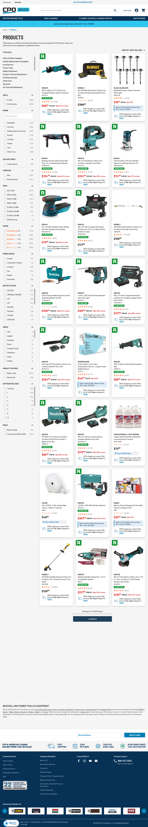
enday (116, 503)
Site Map (24, 824)
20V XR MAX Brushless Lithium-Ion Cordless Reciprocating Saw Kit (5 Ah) (92, 92)
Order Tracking (8, 761)
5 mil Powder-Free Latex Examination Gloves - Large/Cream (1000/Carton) (92, 366)
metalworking (105, 709)
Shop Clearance (51, 18)
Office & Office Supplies (12, 58)
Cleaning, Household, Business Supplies (95, 18)
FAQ (4, 776)
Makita (45, 88)
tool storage (80, 709)
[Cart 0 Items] (143, 10)
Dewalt (81, 88)
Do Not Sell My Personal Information (55, 822)
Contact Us (44, 768)
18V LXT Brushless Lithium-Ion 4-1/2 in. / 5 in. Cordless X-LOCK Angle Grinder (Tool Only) (128, 579)
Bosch (45, 158)
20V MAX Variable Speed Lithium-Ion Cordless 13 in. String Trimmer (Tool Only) (56, 579)
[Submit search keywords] (115, 10)
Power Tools (8, 68)
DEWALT (140, 709)
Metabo (31, 712)
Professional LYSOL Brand (126, 434)
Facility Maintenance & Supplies (16, 61)
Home (5, 30)
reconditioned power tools (46, 709)
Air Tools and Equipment (13, 87)
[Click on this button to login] (136, 10)
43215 (49, 114)
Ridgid (37, 712)
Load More (92, 619)
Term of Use (24, 822)
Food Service (8, 64)
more (46, 712)
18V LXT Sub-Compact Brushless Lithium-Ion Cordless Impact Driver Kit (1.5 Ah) (128, 297)
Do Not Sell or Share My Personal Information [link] (51, 785)
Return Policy (7, 765)
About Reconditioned (47, 764)
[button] (18, 95)
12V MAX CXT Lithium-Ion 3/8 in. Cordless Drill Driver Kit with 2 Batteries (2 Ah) (54, 439)
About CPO (43, 760)
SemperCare (83, 362)
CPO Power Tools (7, 2)
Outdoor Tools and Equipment (15, 74)
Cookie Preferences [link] (47, 790)
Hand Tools (7, 81)
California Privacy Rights (48, 794)
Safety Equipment (10, 71)
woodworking (90, 709)
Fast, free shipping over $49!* (83, 2)
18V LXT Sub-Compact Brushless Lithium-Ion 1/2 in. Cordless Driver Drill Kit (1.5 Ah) (91, 229)
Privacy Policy (36, 822)
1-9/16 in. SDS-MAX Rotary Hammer (92, 505)
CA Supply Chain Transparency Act (52, 776)
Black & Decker (121, 88)
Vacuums (6, 84)
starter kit (85, 712)
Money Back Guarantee (11, 773)
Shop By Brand (139, 18)
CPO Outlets (18, 2)
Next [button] (115, 24)
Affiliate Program (46, 772)
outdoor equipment (66, 709)
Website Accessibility (47, 780)
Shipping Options (9, 769)
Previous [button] (32, 24)
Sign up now (134, 735)
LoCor (44, 503)
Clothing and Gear (10, 77)
